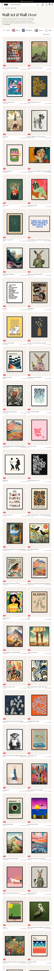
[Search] (37, 4)
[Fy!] (6, 5)
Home (3, 8)
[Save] (25, 38)
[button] (46, 34)
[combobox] (24, 4)
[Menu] (2, 4)
